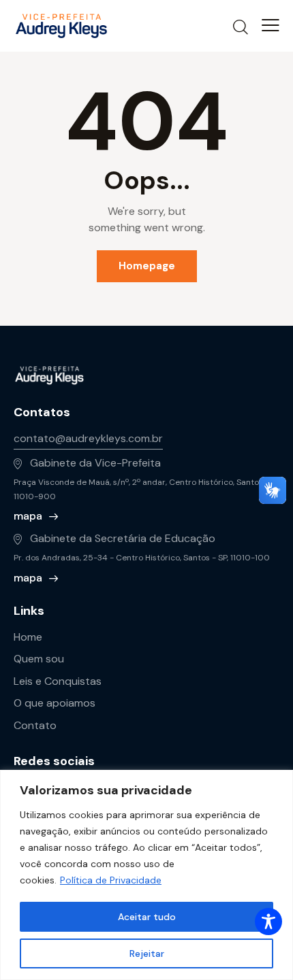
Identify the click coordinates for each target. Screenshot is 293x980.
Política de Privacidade (110, 880)
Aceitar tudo (147, 917)
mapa (28, 516)
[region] (146, 875)
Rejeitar (146, 953)
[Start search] (240, 26)
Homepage (147, 266)
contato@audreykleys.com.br (88, 438)
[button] (270, 25)
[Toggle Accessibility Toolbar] (268, 921)
